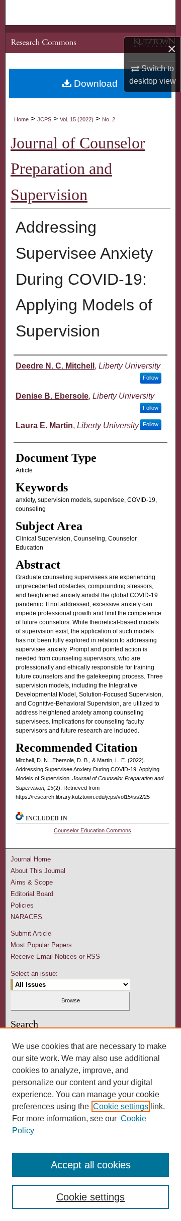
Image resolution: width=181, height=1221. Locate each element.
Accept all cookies (91, 1164)
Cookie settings (120, 1106)
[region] (90, 1124)
